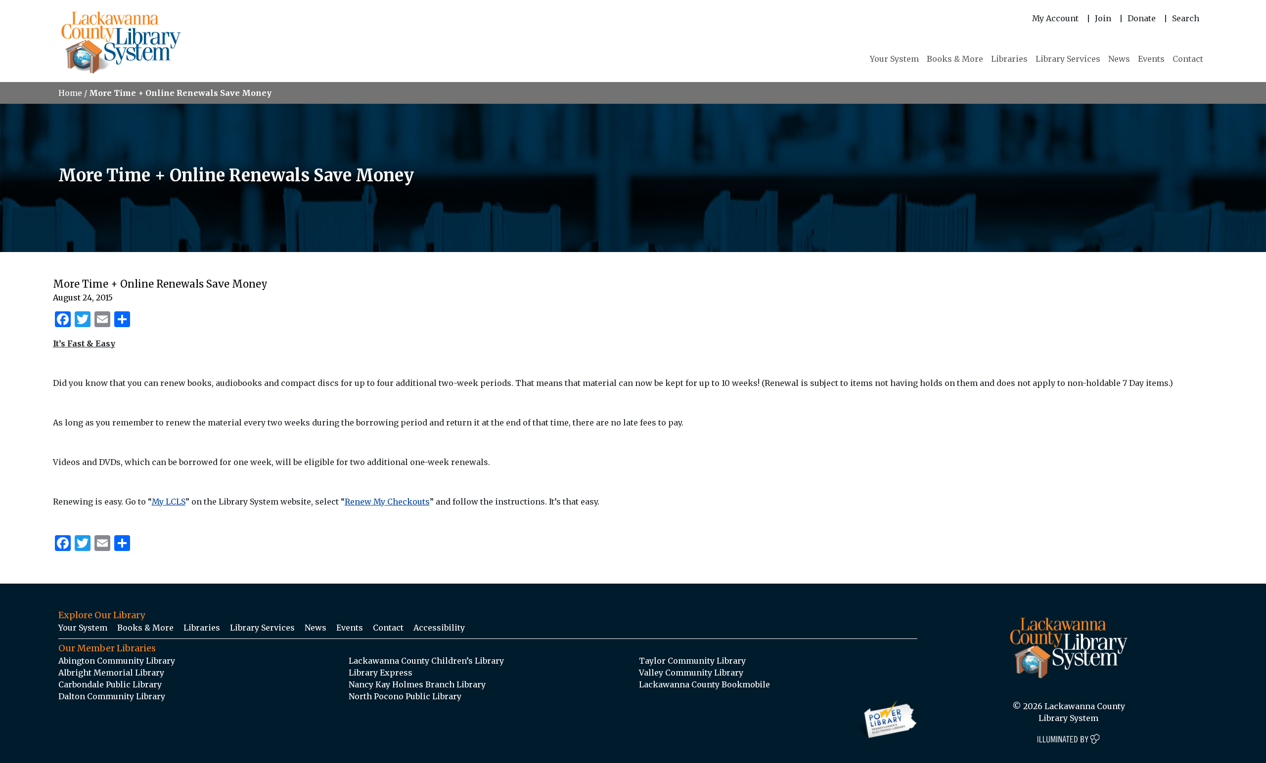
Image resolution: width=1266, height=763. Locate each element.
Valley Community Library (691, 673)
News (1119, 59)
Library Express (380, 673)
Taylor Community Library (692, 661)
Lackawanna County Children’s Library (426, 661)
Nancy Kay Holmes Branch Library (417, 684)
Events (1151, 59)
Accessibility (439, 628)
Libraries (1009, 59)
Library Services (1068, 59)
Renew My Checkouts (387, 502)
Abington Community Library (116, 661)
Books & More (955, 59)
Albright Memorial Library (111, 673)
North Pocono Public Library (405, 696)
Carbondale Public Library (110, 684)
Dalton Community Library (111, 696)
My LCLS (168, 502)
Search (1185, 18)
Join (1103, 18)
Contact (1188, 59)
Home (70, 93)
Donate (1142, 18)
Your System (894, 59)
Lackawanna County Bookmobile (704, 684)
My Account (1055, 18)
